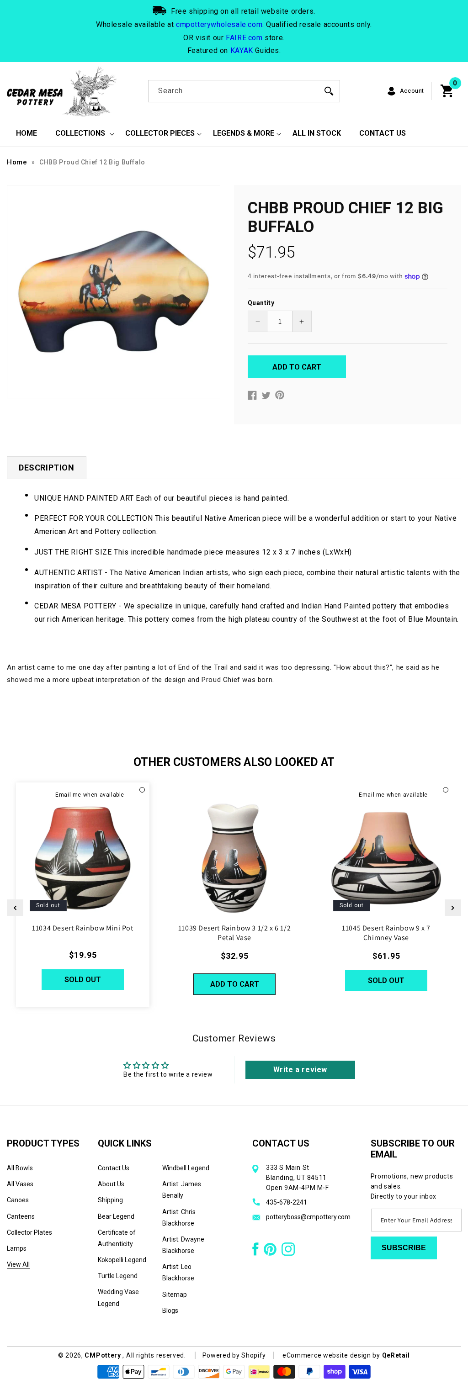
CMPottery (103, 1355)
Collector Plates (29, 1232)
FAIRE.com (244, 37)
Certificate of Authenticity (117, 1238)
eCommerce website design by (332, 1355)
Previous (15, 907)
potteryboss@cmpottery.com (308, 1217)
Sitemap (174, 1294)
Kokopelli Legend (122, 1259)
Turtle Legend (118, 1275)
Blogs (170, 1310)
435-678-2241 (286, 1202)
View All (18, 1264)
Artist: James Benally (181, 1189)
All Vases (20, 1184)
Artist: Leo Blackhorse (178, 1272)
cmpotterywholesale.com (219, 24)
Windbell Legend (185, 1168)
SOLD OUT (82, 979)
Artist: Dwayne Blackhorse (183, 1245)
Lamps (17, 1248)
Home (17, 162)
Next (453, 907)
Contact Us (113, 1168)
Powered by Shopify (234, 1355)
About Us (111, 1184)
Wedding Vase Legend (118, 1297)
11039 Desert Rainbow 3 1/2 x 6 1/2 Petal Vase (234, 933)
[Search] (329, 91)
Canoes (18, 1200)
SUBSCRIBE (404, 1248)
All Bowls (20, 1168)
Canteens (21, 1216)
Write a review (300, 1069)
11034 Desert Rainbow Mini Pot (82, 928)
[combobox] (244, 91)
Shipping (110, 1200)
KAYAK (241, 50)
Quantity (261, 303)
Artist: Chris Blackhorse (179, 1217)
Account (412, 90)
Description (46, 467)
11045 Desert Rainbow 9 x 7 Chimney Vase (386, 933)
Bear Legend (116, 1216)
